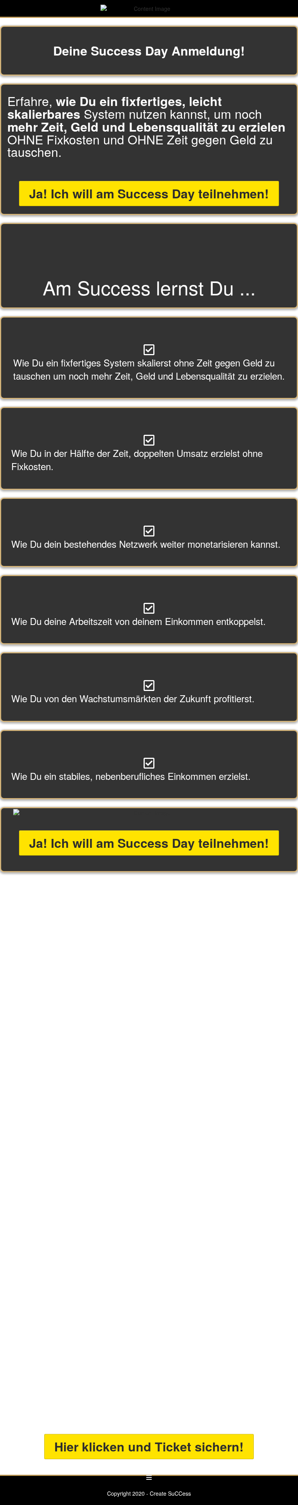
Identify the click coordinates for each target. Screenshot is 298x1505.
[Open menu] (149, 1477)
